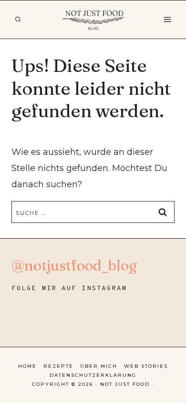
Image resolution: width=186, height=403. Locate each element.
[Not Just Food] (93, 19)
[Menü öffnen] (167, 19)
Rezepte (58, 366)
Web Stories (146, 366)
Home (27, 366)
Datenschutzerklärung (93, 375)
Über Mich (98, 366)
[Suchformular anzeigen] (17, 19)
